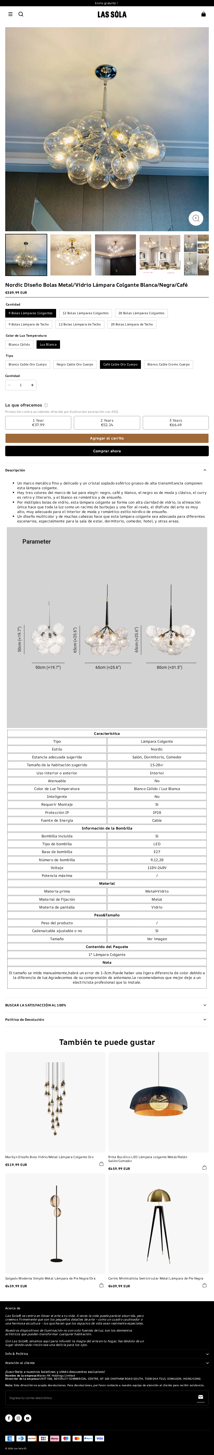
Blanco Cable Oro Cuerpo (28, 364)
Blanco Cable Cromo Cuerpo (168, 364)
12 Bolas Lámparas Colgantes (86, 313)
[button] (10, 14)
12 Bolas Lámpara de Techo (80, 324)
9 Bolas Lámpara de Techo (29, 324)
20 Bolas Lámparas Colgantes (141, 313)
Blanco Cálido (19, 344)
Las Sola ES (20, 1448)
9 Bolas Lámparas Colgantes (31, 313)
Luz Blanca (48, 344)
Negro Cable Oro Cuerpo (75, 364)
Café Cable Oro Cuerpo (120, 364)
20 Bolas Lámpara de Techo (132, 324)
